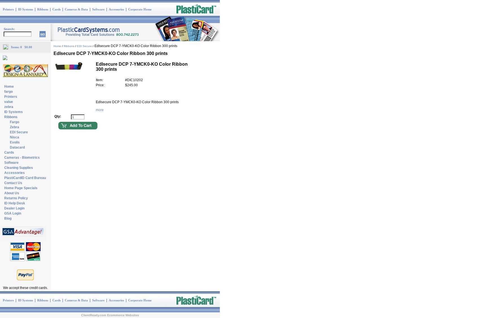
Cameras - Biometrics (22, 158)
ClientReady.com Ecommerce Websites (110, 315)
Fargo (14, 122)
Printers (8, 9)
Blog (8, 218)
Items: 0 (18, 47)
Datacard (17, 147)
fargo (8, 92)
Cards (56, 9)
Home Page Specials (20, 188)
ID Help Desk (14, 203)
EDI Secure (19, 132)
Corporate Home (140, 9)
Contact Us (13, 183)
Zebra (14, 127)
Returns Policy (16, 198)
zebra (8, 107)
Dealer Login (14, 208)
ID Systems (25, 9)
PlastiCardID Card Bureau (25, 178)
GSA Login (12, 213)
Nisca (14, 137)
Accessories (116, 9)
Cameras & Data (76, 9)
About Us (11, 193)
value (8, 102)
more (100, 110)
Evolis (15, 142)
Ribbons (42, 9)
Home (9, 87)
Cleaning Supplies (18, 168)
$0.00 (28, 47)
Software (98, 9)
